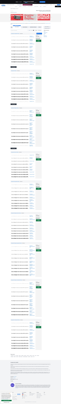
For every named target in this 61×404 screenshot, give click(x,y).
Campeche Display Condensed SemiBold (31, 132)
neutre (35, 355)
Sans (14, 355)
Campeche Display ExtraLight (32, 219)
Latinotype (14, 8)
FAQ (44, 393)
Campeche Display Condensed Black (32, 139)
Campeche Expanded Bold (31, 203)
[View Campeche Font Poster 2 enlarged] (30, 17)
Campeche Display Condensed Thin (31, 111)
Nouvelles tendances (30, 6)
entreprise (17, 355)
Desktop (44, 31)
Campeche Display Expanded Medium (32, 262)
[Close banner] (31, 4)
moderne (17, 356)
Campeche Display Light (31, 222)
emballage (22, 355)
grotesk (33, 355)
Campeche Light (31, 161)
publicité (14, 356)
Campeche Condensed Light (31, 43)
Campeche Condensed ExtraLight (31, 40)
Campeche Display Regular (31, 225)
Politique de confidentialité (39, 395)
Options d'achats (39, 41)
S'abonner (58, 6)
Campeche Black (31, 174)
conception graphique (25, 356)
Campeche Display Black (31, 236)
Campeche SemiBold (31, 169)
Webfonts (45, 33)
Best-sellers (25, 6)
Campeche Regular (31, 164)
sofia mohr (28, 355)
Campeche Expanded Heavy (31, 208)
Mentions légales (38, 397)
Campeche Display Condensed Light (31, 120)
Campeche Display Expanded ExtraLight (32, 250)
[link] (7, 4)
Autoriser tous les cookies (6, 400)
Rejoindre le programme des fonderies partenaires (32, 393)
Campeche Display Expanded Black (32, 271)
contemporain (12, 355)
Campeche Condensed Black (32, 59)
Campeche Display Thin (31, 145)
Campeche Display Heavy (31, 238)
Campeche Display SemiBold (32, 231)
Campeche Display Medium (31, 228)
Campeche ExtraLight (31, 158)
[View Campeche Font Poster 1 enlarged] (17, 17)
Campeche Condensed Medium (31, 51)
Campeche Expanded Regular (32, 194)
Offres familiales (17, 26)
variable (32, 356)
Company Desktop (45, 32)
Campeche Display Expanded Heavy (32, 275)
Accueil (11, 8)
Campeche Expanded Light (31, 191)
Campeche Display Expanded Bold (32, 268)
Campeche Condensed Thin (31, 36)
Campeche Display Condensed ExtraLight (31, 115)
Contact (44, 394)
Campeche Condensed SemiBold (31, 54)
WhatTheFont (44, 6)
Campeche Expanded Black (31, 206)
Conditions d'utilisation (39, 394)
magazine (25, 355)
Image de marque (20, 356)
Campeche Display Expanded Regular (32, 258)
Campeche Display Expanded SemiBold (32, 265)
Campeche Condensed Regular (31, 47)
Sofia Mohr (23, 23)
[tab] (12, 27)
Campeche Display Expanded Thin (32, 246)
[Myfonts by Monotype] (3, 5)
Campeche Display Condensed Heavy (32, 142)
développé (12, 356)
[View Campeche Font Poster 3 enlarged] (44, 17)
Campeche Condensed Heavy (32, 62)
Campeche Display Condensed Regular (31, 124)
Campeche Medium (31, 167)
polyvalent (29, 356)
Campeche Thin (31, 64)
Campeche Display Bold (31, 233)
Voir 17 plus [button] (13, 104)
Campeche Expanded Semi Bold (31, 200)
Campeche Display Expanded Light (32, 254)
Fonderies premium (36, 6)
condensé (38, 355)
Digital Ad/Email (45, 36)
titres (33, 356)
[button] (1, 2)
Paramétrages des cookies (6, 402)
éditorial (20, 355)
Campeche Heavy (31, 176)
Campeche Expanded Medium (32, 197)
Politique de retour (38, 396)
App (44, 34)
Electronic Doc (45, 35)
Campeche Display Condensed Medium (31, 128)
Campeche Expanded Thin (31, 184)
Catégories (20, 6)
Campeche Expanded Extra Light (31, 188)
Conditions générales (39, 393)
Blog (40, 6)
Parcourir (16, 6)
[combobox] (14, 5)
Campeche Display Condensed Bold (31, 136)
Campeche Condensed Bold (31, 57)
